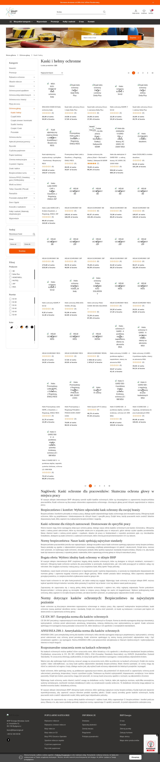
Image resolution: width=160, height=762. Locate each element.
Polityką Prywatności (62, 755)
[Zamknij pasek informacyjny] (153, 2)
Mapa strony (125, 736)
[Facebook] (8, 739)
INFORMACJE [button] (89, 715)
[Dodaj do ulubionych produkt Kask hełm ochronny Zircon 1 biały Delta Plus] (82, 79)
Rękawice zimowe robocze (55, 725)
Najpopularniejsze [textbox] (47, 73)
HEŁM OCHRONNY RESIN (96, 353)
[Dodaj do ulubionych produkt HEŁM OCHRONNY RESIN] (105, 325)
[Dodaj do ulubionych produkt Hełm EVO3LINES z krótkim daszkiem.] (150, 127)
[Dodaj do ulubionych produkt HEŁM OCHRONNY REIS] (127, 275)
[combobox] (52, 73)
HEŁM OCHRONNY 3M (73, 208)
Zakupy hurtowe (126, 733)
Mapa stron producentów (129, 740)
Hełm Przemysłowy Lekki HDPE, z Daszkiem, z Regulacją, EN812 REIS (51, 410)
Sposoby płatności (89, 725)
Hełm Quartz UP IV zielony (96, 407)
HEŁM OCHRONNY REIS (119, 303)
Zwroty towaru (87, 729)
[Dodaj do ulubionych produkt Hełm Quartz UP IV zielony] (105, 379)
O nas (122, 721)
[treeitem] (22, 68)
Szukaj (22, 251)
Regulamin (86, 733)
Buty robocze (50, 729)
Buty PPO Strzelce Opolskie (56, 736)
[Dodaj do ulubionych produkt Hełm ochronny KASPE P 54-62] (59, 275)
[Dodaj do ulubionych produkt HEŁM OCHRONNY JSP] (82, 231)
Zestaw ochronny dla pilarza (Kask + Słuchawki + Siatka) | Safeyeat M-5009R (97, 157)
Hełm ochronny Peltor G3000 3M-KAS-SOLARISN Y (97, 306)
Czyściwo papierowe (53, 744)
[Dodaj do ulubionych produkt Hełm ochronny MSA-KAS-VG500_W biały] (82, 275)
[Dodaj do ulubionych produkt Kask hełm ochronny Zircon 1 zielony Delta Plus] (150, 79)
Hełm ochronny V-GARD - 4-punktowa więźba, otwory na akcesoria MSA (142, 356)
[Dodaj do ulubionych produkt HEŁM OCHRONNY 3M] (82, 180)
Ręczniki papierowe (52, 748)
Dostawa (85, 721)
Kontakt (123, 725)
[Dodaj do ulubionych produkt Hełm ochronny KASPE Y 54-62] (127, 79)
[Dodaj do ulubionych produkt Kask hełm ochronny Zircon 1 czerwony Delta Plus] (105, 79)
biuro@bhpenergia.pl (15, 730)
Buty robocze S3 (51, 733)
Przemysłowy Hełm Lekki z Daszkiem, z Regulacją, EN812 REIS (74, 157)
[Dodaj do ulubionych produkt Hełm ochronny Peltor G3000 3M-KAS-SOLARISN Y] (105, 275)
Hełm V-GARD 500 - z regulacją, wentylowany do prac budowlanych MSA (142, 410)
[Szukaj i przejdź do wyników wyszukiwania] (104, 12)
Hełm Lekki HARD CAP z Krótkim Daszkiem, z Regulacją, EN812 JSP (51, 211)
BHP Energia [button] (125, 715)
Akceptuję (135, 757)
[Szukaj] (34, 234)
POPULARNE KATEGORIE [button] (57, 715)
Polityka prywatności (90, 736)
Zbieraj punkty (125, 729)
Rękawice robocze (52, 721)
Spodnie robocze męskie (54, 740)
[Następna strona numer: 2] (152, 72)
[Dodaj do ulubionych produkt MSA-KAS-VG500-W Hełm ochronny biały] (59, 79)
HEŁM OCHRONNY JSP (73, 258)
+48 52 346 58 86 (13, 734)
